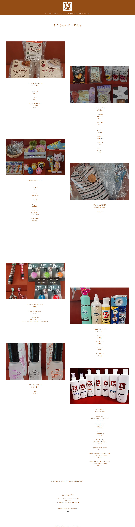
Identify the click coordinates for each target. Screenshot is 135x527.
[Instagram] (68, 511)
